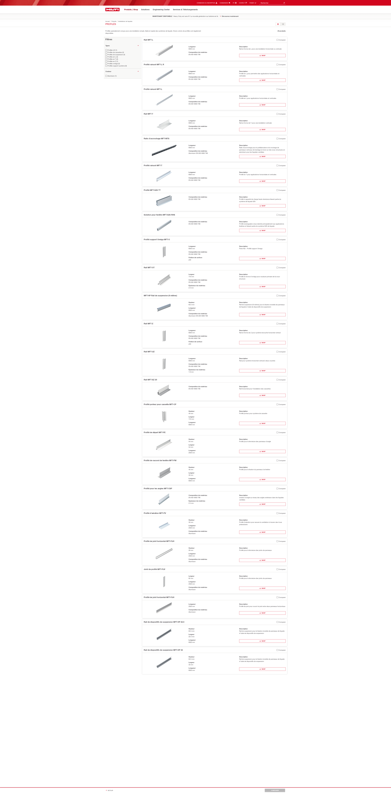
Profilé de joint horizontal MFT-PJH (159, 541)
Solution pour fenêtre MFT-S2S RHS (159, 215)
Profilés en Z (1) (113, 61)
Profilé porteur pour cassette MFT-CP (160, 404)
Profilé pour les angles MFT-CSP (158, 488)
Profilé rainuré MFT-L (153, 89)
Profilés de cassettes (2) (116, 52)
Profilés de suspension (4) (116, 54)
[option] (278, 24)
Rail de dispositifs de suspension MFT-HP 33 (163, 650)
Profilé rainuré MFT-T (153, 165)
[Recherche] (284, 2)
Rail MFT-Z (148, 323)
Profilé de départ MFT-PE (155, 432)
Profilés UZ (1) (112, 50)
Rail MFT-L (148, 40)
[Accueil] (112, 9)
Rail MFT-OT (149, 267)
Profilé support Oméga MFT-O (157, 239)
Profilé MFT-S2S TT (152, 190)
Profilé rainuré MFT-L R (154, 64)
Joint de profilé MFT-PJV (154, 569)
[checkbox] (281, 40)
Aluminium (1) (112, 76)
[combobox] (272, 2)
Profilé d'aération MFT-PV (155, 513)
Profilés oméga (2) (114, 63)
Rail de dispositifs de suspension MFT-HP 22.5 (164, 622)
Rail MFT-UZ (149, 351)
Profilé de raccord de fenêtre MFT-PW (160, 460)
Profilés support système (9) (117, 66)
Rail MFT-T (148, 114)
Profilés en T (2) (113, 59)
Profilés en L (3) (113, 57)
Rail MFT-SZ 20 (150, 380)
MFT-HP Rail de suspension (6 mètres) (160, 295)
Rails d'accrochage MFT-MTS (156, 138)
